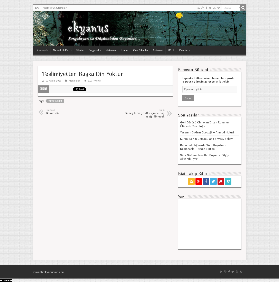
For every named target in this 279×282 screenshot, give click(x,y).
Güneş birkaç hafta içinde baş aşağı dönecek (144, 113)
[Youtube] (214, 8)
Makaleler (111, 50)
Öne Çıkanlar (140, 50)
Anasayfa (42, 50)
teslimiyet (55, 101)
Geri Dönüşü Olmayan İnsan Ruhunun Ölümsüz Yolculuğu (205, 124)
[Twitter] (210, 8)
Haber (125, 50)
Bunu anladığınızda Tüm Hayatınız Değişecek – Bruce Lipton (203, 146)
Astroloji (158, 50)
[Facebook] (206, 8)
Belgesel (93, 50)
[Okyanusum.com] (139, 28)
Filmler (80, 50)
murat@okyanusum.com (49, 272)
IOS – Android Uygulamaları (51, 7)
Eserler (183, 50)
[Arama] (243, 8)
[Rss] (198, 8)
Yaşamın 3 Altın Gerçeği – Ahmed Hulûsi (207, 132)
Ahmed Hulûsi (61, 50)
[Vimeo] (218, 8)
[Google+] (202, 8)
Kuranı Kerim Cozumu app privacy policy (206, 138)
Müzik (171, 50)
